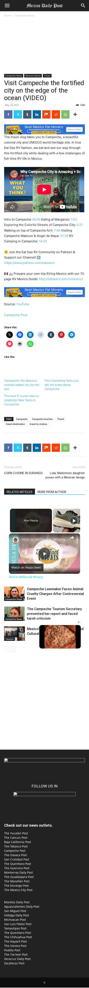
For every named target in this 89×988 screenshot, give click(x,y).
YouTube (22, 304)
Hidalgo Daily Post (16, 915)
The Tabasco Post (16, 846)
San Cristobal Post (16, 859)
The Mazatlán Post (17, 881)
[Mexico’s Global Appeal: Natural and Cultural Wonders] (14, 633)
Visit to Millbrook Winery (43, 539)
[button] (7, 5)
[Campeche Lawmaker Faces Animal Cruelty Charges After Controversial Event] (14, 594)
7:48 (57, 230)
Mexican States (33, 75)
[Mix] (46, 114)
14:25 (43, 241)
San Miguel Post (15, 911)
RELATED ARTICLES (19, 492)
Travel (47, 75)
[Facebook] (8, 114)
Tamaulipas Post (15, 928)
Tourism (9, 638)
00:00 (36, 219)
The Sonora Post (15, 946)
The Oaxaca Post (15, 855)
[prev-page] (6, 649)
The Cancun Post (15, 838)
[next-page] (13, 649)
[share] (72, 537)
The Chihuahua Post (18, 937)
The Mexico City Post (18, 890)
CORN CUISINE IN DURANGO (23, 473)
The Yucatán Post (16, 833)
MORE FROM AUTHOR (51, 492)
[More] (75, 114)
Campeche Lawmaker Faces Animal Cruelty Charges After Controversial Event (55, 594)
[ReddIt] (56, 114)
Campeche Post (15, 315)
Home (7, 15)
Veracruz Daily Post (17, 959)
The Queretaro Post (17, 933)
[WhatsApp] (65, 114)
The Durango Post (16, 885)
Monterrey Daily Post (18, 872)
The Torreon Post (16, 954)
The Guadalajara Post (19, 877)
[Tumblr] (27, 114)
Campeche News (25, 15)
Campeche (22, 418)
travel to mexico (38, 423)
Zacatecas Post (14, 963)
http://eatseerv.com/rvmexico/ (61, 279)
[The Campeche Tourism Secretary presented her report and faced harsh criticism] (14, 614)
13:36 (64, 236)
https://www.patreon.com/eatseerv (29, 263)
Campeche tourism (42, 418)
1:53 (74, 219)
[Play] (74, 520)
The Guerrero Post (16, 868)
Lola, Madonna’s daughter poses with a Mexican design (65, 475)
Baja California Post (17, 842)
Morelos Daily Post (17, 902)
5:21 (80, 225)
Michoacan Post (15, 920)
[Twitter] (18, 114)
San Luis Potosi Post (17, 924)
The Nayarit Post (15, 941)
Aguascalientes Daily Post (21, 906)
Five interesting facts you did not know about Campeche (61, 385)
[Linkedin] (37, 114)
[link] (15, 540)
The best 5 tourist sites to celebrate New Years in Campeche (21, 400)
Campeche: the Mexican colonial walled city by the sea (21, 385)
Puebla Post (12, 950)
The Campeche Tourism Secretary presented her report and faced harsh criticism (54, 613)
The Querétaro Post (17, 864)
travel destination (15, 423)
